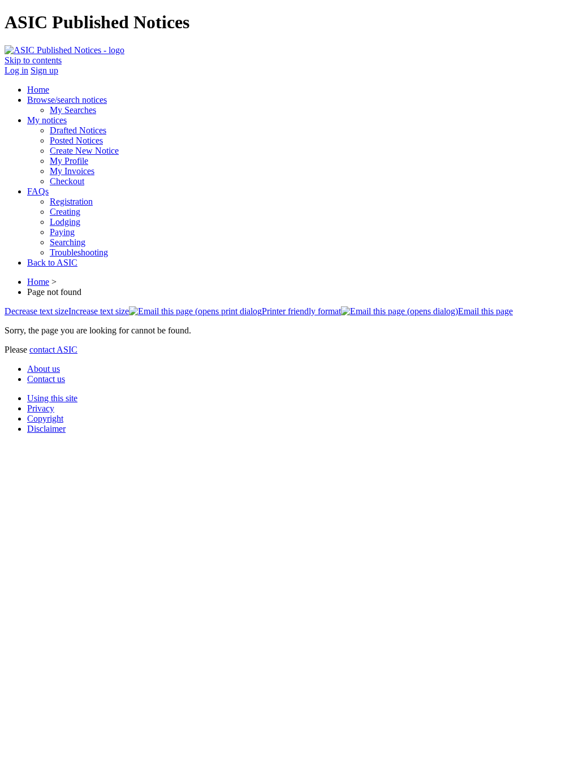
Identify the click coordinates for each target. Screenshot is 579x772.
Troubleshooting (79, 252)
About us (43, 369)
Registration (71, 201)
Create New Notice (84, 150)
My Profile (69, 161)
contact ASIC (53, 349)
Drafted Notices (78, 130)
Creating (65, 211)
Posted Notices (76, 140)
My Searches (73, 110)
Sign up (44, 70)
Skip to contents (33, 60)
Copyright (45, 418)
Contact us (46, 379)
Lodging (65, 222)
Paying (62, 232)
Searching (67, 242)
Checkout (67, 181)
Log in (16, 70)
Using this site (52, 398)
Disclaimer (46, 428)
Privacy (40, 408)
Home (38, 282)
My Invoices (72, 171)
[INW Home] (64, 50)
